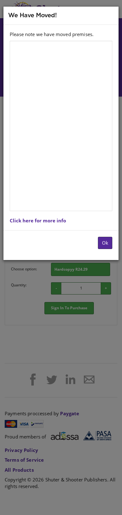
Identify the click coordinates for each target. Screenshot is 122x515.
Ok (105, 243)
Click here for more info (38, 220)
